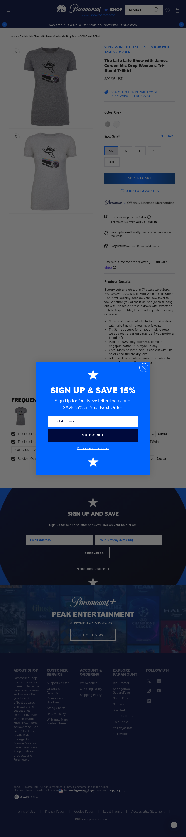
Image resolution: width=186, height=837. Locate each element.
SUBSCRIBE (93, 435)
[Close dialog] (144, 368)
